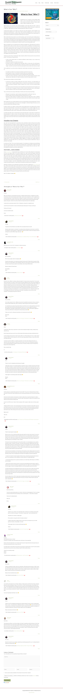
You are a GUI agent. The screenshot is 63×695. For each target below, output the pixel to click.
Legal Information (31, 692)
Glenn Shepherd (10, 296)
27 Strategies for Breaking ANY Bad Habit (19, 352)
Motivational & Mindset (12, 11)
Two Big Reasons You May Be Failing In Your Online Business (27, 236)
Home (36, 2)
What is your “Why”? (20, 575)
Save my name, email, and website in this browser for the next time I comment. (18, 672)
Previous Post (6, 182)
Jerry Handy (9, 617)
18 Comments (6, 11)
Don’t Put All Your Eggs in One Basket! (23, 481)
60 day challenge (36, 164)
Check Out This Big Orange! (24, 529)
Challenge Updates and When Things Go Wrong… (25, 645)
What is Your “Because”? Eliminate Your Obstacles (25, 318)
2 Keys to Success (20, 272)
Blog (39, 2)
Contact (51, 2)
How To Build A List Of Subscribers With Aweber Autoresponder (28, 419)
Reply (39, 218)
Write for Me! (56, 2)
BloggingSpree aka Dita (10, 386)
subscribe (34, 675)
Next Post (38, 182)
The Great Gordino (10, 534)
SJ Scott (8, 323)
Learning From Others (18, 215)
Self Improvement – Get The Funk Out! (22, 555)
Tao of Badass (18, 247)
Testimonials (47, 2)
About (42, 2)
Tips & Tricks (19, 11)
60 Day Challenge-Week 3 (18, 630)
